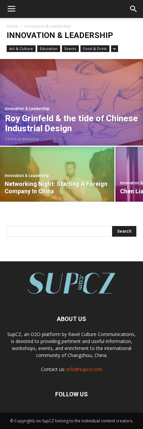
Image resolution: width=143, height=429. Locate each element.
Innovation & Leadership (27, 108)
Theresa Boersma (22, 138)
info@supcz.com (84, 369)
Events (70, 48)
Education (49, 48)
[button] (133, 9)
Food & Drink (95, 48)
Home (12, 26)
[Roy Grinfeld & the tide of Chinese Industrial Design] (71, 102)
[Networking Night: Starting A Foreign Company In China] (57, 174)
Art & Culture (21, 48)
